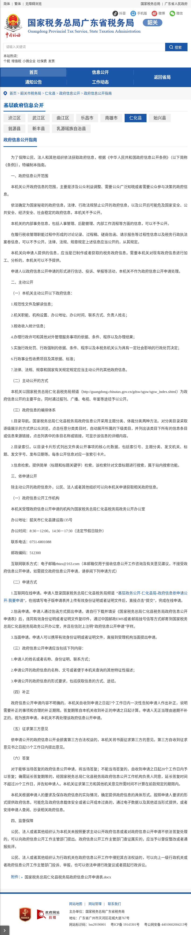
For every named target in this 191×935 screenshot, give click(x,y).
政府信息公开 (69, 93)
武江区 (38, 118)
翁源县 (14, 128)
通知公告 (33, 82)
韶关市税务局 (30, 93)
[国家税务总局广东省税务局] (72, 25)
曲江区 (63, 118)
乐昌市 (87, 118)
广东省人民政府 (176, 4)
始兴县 (159, 118)
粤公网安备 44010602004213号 (166, 924)
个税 (6, 61)
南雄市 (111, 118)
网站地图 (75, 904)
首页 (33, 72)
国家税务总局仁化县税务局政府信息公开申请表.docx (68, 877)
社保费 (42, 61)
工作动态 (100, 82)
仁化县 (50, 93)
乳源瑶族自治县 (71, 128)
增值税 (16, 61)
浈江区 (14, 118)
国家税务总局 (150, 4)
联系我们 (114, 904)
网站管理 (95, 904)
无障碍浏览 (33, 4)
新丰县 (38, 128)
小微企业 (29, 61)
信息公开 (100, 72)
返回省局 (162, 77)
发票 (51, 61)
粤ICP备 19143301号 (125, 924)
